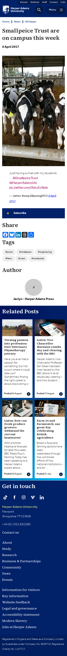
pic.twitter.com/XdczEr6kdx (28, 188)
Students (34, 2)
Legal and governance (19, 608)
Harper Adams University (20, 507)
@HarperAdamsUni (23, 183)
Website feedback (16, 602)
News (17, 21)
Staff (44, 2)
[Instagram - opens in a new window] (23, 497)
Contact (54, 2)
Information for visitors (21, 590)
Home (5, 21)
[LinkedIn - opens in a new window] (42, 497)
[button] (39, 10)
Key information (15, 596)
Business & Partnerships (21, 561)
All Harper (30, 21)
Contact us (10, 532)
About (7, 542)
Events (7, 579)
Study (6, 548)
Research (9, 555)
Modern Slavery (14, 620)
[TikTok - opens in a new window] (5, 497)
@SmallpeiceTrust (25, 178)
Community (11, 567)
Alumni (24, 2)
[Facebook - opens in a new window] (14, 497)
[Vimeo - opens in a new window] (32, 497)
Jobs (63, 2)
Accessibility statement (20, 614)
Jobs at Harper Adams (19, 627)
